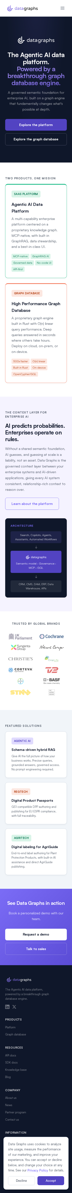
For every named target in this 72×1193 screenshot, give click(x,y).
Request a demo (36, 934)
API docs (10, 1055)
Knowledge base (16, 1070)
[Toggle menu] (62, 8)
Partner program (15, 1112)
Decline (21, 1180)
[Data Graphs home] (22, 8)
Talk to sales (36, 949)
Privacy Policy (37, 1170)
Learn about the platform (32, 503)
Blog (8, 1077)
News (8, 1105)
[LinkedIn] (7, 1007)
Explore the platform (36, 125)
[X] (14, 1007)
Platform (10, 1027)
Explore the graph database (36, 139)
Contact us (12, 1119)
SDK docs (11, 1062)
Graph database (15, 1034)
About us (11, 1098)
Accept (51, 1180)
